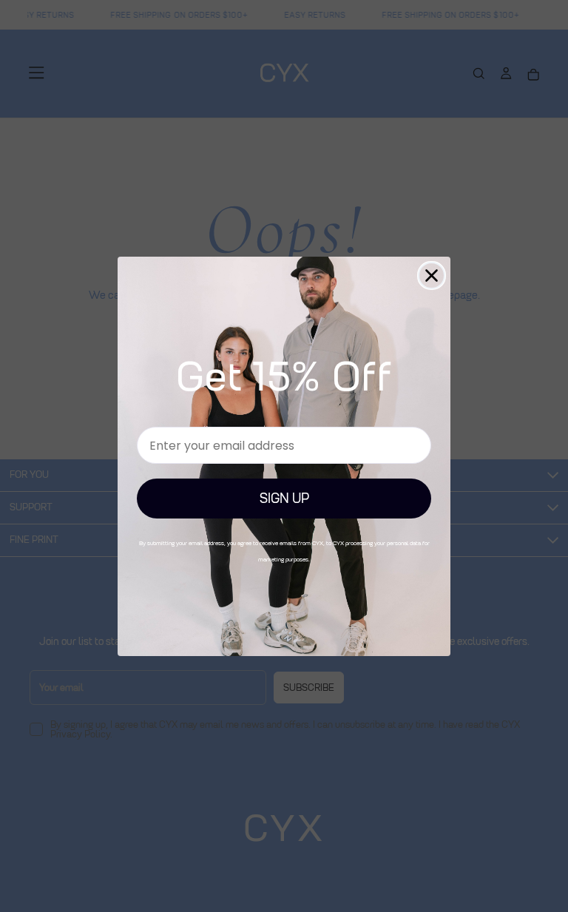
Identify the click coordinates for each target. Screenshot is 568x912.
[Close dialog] (431, 275)
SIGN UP (284, 498)
